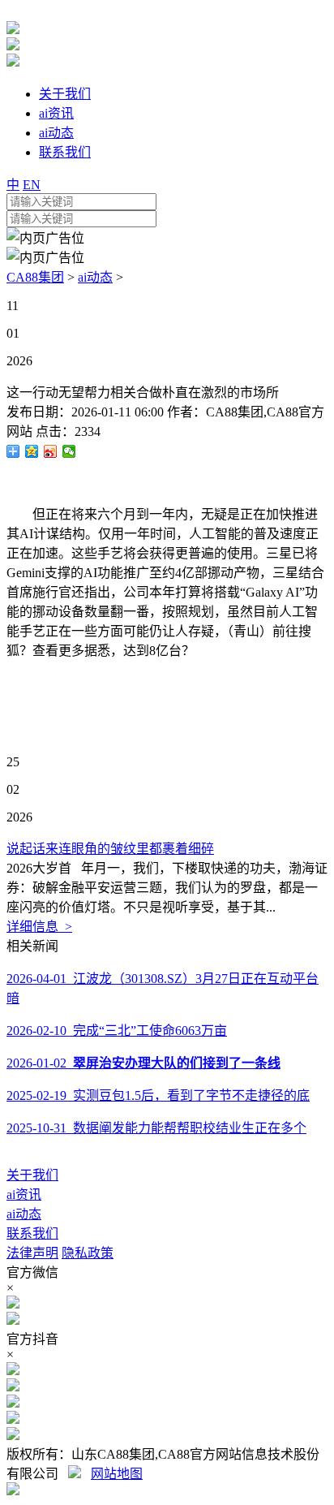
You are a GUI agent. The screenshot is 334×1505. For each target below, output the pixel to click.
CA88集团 (35, 277)
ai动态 (95, 277)
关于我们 (32, 1175)
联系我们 (32, 1233)
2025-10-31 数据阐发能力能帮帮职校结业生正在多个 (156, 1128)
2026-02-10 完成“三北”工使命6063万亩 (116, 1030)
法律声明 (32, 1253)
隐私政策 (87, 1253)
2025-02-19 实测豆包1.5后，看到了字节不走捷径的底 (158, 1095)
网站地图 (117, 1474)
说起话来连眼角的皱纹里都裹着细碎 (110, 849)
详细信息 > (39, 927)
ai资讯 (23, 1194)
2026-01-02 (143, 1063)
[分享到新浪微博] (51, 451)
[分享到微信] (69, 451)
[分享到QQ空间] (32, 451)
